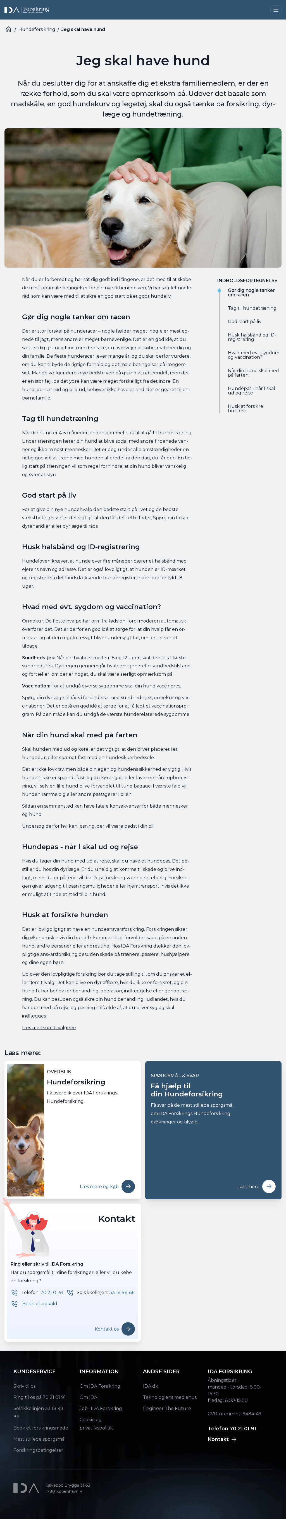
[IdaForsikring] (26, 10)
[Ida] (27, 1488)
